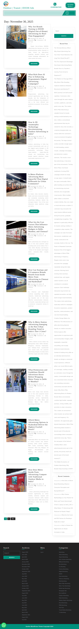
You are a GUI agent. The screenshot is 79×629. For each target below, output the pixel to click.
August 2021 (25, 617)
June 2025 (24, 576)
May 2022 (24, 607)
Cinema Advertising (63, 569)
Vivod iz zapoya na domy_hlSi (63, 504)
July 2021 (24, 619)
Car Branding (62, 566)
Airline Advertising (63, 554)
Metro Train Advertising (64, 585)
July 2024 (24, 595)
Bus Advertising (62, 564)
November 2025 (26, 566)
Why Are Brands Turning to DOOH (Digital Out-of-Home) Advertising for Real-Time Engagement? (38, 31)
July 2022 (24, 602)
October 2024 (25, 588)
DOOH (60, 573)
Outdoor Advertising (64, 595)
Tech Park (61, 607)
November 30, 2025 (35, 38)
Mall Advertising (63, 581)
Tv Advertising (62, 612)
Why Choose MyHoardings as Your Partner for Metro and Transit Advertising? (63, 498)
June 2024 (24, 598)
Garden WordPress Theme (34, 626)
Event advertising (63, 576)
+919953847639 (55, 7)
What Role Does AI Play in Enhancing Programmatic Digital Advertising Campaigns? (37, 79)
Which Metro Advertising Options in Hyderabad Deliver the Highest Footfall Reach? (38, 424)
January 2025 (25, 585)
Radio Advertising (63, 598)
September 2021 (26, 614)
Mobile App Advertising (64, 588)
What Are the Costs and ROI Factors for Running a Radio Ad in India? (63, 518)
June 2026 (24, 554)
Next (13, 518)
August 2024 (25, 593)
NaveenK (30, 40)
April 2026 (24, 557)
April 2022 (24, 610)
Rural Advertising (63, 602)
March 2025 (25, 583)
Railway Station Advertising (65, 600)
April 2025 (24, 581)
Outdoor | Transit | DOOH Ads (18, 8)
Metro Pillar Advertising (64, 583)
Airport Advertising (63, 557)
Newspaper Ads (63, 590)
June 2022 (24, 605)
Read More (35, 64)
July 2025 (24, 573)
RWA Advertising (63, 605)
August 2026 (25, 552)
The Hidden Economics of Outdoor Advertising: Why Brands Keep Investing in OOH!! (63, 465)
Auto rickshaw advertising (65, 559)
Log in (41, 552)
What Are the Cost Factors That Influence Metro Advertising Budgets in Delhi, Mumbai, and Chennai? (38, 226)
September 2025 (26, 571)
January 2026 (25, 561)
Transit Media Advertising (65, 610)
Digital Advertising (63, 571)
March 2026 (25, 559)
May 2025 (24, 578)
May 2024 (24, 600)
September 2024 (26, 590)
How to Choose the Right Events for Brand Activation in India (63, 529)
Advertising (61, 552)
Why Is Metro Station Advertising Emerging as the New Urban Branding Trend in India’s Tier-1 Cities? (37, 326)
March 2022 (25, 612)
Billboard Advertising (64, 561)
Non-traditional (62, 593)
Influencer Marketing (64, 578)
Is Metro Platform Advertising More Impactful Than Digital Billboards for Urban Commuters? (38, 179)
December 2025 (26, 564)
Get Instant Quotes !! (71, 6)
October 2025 (25, 569)
